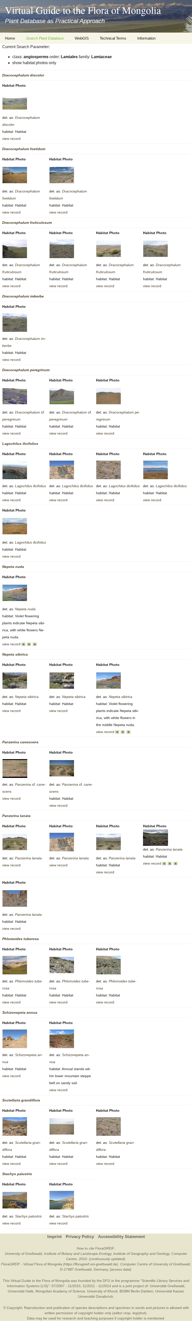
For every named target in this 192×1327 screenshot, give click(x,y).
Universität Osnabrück (95, 1296)
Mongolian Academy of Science (60, 1291)
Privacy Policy (80, 1236)
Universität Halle (21, 1291)
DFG (106, 1281)
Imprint (54, 1236)
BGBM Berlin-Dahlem (136, 1291)
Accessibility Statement (121, 1236)
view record (11, 139)
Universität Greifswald (167, 1286)
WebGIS (82, 38)
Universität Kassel (169, 1291)
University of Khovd (102, 1291)
